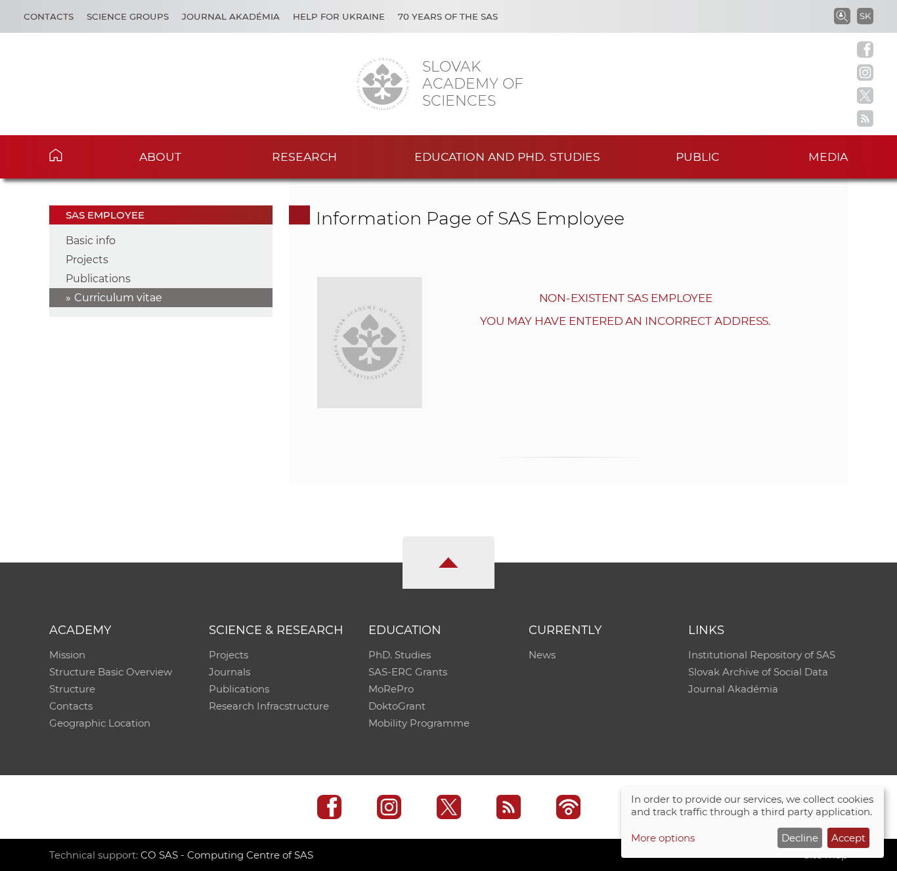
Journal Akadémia (231, 16)
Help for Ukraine (339, 16)
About (160, 156)
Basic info (91, 240)
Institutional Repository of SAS (761, 654)
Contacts (49, 16)
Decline (799, 838)
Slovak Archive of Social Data (758, 672)
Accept (848, 838)
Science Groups (128, 16)
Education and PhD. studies (507, 156)
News (542, 654)
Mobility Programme (419, 723)
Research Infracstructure (269, 706)
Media (828, 156)
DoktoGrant (397, 706)
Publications (98, 278)
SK (865, 16)
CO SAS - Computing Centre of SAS (227, 855)
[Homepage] (383, 84)
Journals (229, 672)
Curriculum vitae (118, 297)
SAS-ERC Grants (407, 672)
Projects (87, 259)
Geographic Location (99, 723)
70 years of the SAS (448, 16)
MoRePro (391, 689)
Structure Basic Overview (110, 672)
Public (697, 156)
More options (663, 838)
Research (304, 156)
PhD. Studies (399, 654)
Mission (67, 654)
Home (75, 155)
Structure (72, 689)
